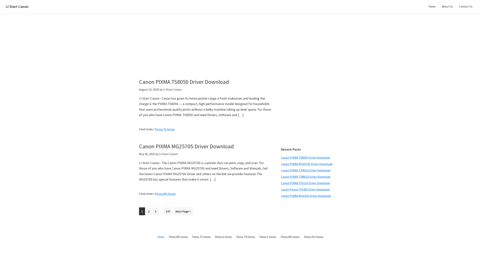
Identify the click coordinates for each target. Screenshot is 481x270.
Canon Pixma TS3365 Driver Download (305, 189)
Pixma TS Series (165, 129)
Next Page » (183, 212)
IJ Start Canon (17, 6)
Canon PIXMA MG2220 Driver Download (306, 196)
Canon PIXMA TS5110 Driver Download (305, 183)
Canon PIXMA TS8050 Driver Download (184, 81)
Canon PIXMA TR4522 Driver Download (305, 170)
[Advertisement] (214, 52)
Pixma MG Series (165, 194)
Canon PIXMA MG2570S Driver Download (186, 146)
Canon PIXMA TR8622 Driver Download (305, 176)
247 (169, 211)
